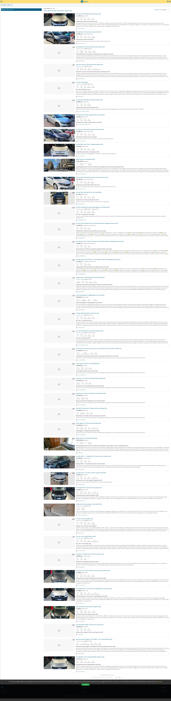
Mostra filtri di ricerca (8, 9)
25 (119, 677)
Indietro (4, 5)
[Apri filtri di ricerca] (167, 1)
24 (116, 677)
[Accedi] (169, 1)
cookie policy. (159, 681)
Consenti (85, 684)
